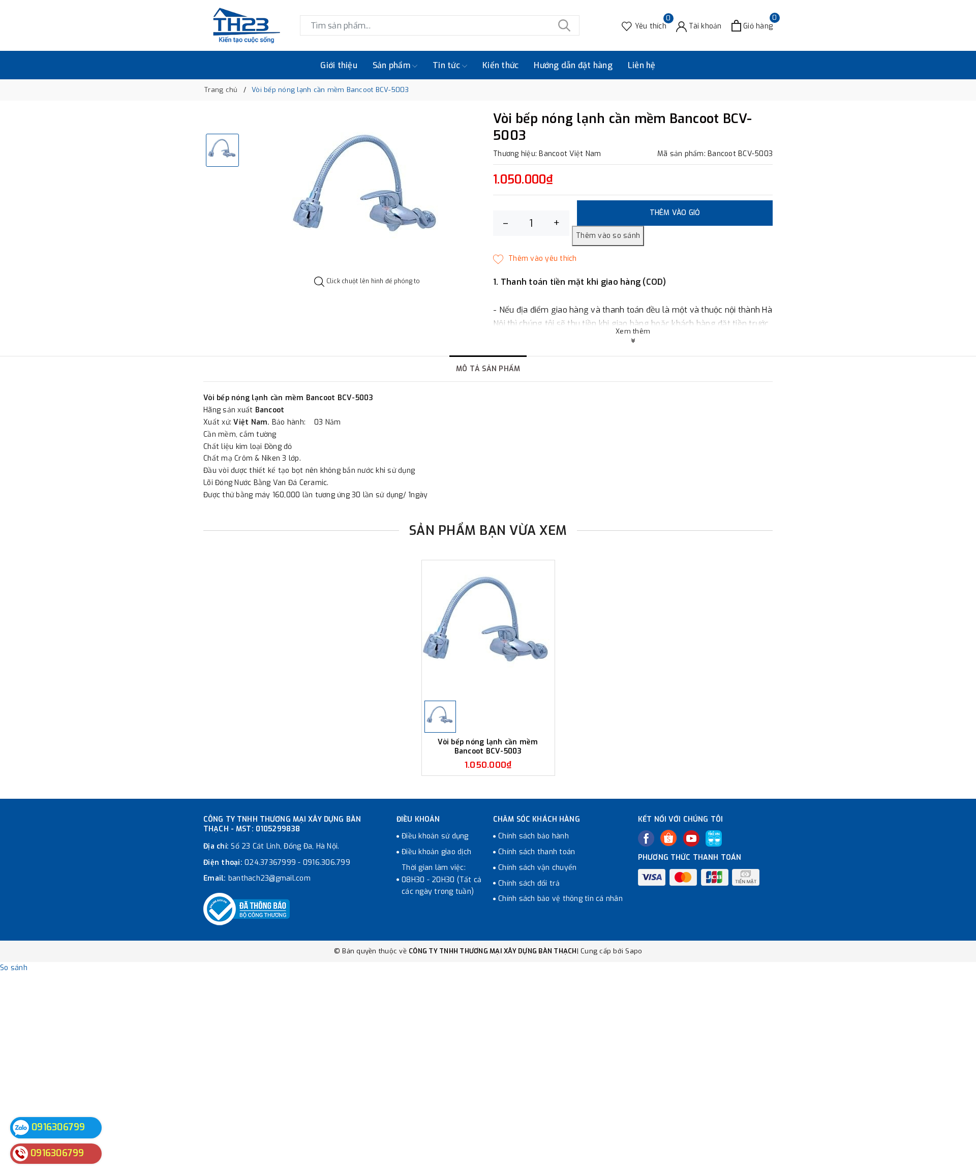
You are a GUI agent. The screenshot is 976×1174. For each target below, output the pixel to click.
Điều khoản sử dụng (435, 836)
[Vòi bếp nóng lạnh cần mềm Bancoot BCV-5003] (488, 629)
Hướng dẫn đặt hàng (573, 65)
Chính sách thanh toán (536, 852)
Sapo (633, 951)
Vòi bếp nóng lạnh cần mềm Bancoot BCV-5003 (488, 747)
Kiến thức (500, 65)
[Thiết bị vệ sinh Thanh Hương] (246, 25)
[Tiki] (714, 838)
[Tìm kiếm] (564, 25)
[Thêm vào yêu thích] (535, 259)
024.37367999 (270, 862)
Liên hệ (642, 65)
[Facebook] (646, 838)
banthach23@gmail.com (269, 878)
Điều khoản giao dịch (436, 852)
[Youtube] (691, 838)
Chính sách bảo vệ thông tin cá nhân (560, 899)
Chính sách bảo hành (533, 836)
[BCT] (246, 909)
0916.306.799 (326, 862)
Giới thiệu (338, 65)
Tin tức (447, 65)
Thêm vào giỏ (675, 213)
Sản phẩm (392, 65)
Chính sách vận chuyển (537, 867)
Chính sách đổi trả (529, 883)
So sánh (13, 968)
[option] (367, 194)
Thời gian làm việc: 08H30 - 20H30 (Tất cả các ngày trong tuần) (441, 880)
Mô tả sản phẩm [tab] (488, 369)
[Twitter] (668, 838)
